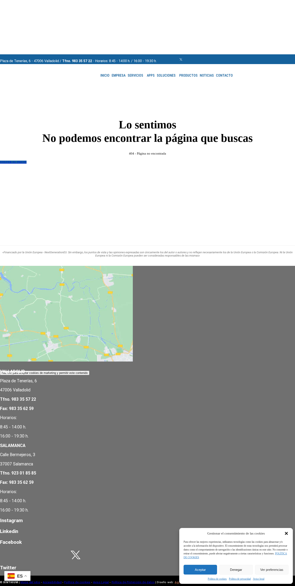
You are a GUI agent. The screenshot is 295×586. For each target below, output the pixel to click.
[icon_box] (75, 520)
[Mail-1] (177, 59)
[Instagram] (165, 59)
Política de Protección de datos (133, 582)
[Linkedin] (171, 59)
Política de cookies (217, 578)
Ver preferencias (271, 569)
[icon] (181, 59)
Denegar (236, 569)
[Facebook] (158, 59)
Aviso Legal (101, 582)
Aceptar (200, 569)
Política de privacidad (240, 578)
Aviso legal (258, 578)
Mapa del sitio (30, 582)
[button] (286, 533)
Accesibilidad (52, 582)
